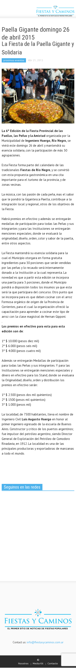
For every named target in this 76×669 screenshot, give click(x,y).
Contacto (53, 663)
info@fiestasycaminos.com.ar (45, 642)
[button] (16, 11)
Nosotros (23, 663)
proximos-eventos (13, 60)
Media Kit (38, 663)
